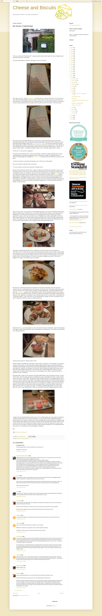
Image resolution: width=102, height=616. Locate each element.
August (73, 86)
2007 (72, 119)
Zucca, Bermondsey (76, 96)
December (74, 78)
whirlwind (34, 143)
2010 (72, 77)
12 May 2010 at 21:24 (21, 569)
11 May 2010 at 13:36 (21, 451)
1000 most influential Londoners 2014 (77, 174)
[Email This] (29, 436)
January (74, 113)
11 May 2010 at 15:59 (21, 496)
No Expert (18, 500)
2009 (72, 115)
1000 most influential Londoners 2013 (77, 173)
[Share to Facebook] (33, 436)
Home (39, 593)
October (74, 82)
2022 (72, 55)
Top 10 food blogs (73, 209)
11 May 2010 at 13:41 (21, 471)
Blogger (53, 605)
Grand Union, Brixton (76, 105)
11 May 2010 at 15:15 (21, 487)
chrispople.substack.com (74, 25)
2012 (72, 73)
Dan (17, 491)
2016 (72, 66)
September (74, 84)
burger (22, 438)
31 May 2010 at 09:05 (21, 587)
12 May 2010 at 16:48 (21, 550)
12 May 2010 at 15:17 (21, 519)
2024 (72, 51)
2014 (72, 69)
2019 (72, 60)
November (74, 80)
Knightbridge (26, 438)
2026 (72, 47)
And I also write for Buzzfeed (75, 226)
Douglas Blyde (19, 565)
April (73, 107)
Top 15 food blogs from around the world (78, 201)
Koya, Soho (74, 98)
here (73, 34)
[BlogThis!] (30, 436)
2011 (72, 75)
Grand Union (20, 292)
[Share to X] (32, 436)
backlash (56, 174)
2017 (72, 64)
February (74, 111)
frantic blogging (41, 143)
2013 (72, 71)
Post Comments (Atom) (24, 595)
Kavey (17, 475)
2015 (72, 68)
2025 (72, 49)
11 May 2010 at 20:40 (21, 511)
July (73, 88)
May (73, 92)
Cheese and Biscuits (34, 7)
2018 (72, 62)
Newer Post (15, 593)
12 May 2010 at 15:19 (21, 532)
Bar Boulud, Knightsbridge (77, 103)
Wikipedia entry (31, 98)
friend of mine (37, 156)
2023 (72, 53)
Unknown (18, 515)
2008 (72, 117)
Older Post (62, 593)
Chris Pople (19, 523)
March (73, 109)
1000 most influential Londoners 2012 (77, 172)
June (73, 90)
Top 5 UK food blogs (73, 222)
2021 (72, 56)
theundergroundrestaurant (22, 455)
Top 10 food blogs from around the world (78, 205)
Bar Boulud (18, 438)
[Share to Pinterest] (35, 436)
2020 (72, 58)
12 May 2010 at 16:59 (21, 561)
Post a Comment (18, 590)
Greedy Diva (19, 536)
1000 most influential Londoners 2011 (77, 170)
